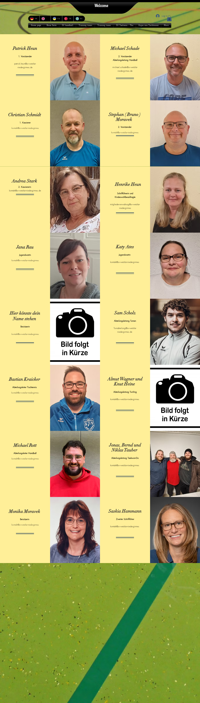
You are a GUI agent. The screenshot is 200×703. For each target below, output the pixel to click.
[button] (169, 18)
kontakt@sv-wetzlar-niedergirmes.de (25, 190)
